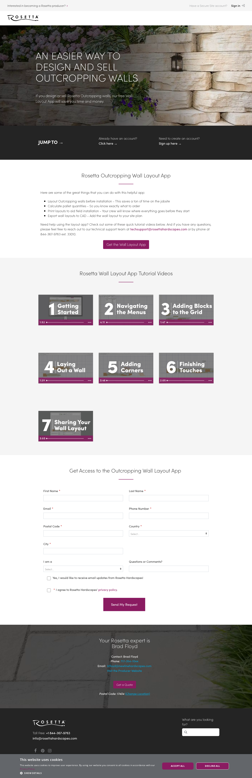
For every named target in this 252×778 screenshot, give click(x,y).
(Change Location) (137, 694)
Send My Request (124, 604)
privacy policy (107, 590)
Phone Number (140, 508)
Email (48, 508)
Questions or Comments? (145, 561)
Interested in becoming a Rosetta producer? (36, 5)
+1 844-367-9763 (58, 733)
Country (135, 526)
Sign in (235, 5)
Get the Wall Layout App (126, 244)
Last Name (137, 491)
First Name (51, 491)
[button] (88, 773)
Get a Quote (124, 684)
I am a (47, 561)
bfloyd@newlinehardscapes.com (129, 666)
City (47, 544)
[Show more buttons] (89, 322)
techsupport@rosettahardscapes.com (158, 229)
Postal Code (52, 526)
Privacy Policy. (27, 768)
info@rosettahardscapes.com (55, 738)
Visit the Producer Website (124, 671)
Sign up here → (170, 143)
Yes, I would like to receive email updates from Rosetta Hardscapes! (98, 578)
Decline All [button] (212, 766)
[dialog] (126, 766)
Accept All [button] (178, 766)
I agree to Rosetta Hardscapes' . (85, 590)
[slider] (65, 322)
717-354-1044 (129, 661)
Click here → (108, 143)
